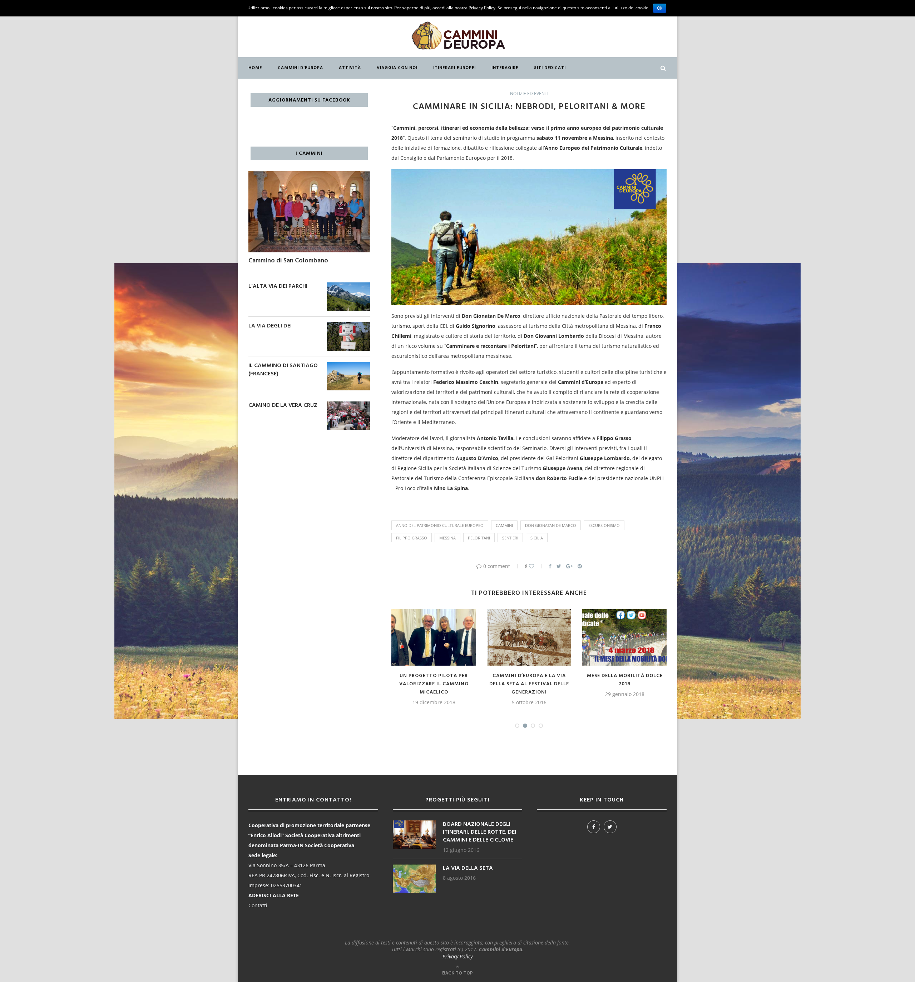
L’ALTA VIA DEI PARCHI (277, 286)
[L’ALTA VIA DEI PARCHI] (348, 285)
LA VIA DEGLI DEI (270, 326)
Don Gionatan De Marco (550, 525)
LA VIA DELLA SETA (468, 868)
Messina (447, 538)
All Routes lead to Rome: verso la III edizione (468, 680)
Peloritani (479, 538)
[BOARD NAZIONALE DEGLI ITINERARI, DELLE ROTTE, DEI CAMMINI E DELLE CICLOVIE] (414, 823)
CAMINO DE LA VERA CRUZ (282, 405)
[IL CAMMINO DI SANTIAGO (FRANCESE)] (348, 365)
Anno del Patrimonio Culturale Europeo (440, 525)
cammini (504, 525)
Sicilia (536, 538)
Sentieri (510, 538)
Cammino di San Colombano (288, 260)
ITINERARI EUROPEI (454, 67)
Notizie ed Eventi (529, 93)
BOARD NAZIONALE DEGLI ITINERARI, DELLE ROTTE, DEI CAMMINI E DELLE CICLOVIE (479, 832)
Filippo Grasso (411, 538)
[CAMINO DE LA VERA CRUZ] (348, 404)
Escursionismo (604, 525)
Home (255, 67)
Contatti (257, 905)
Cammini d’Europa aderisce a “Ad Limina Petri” (658, 680)
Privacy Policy (457, 956)
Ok (659, 8)
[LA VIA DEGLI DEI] (348, 325)
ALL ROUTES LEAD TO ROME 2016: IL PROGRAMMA (563, 697)
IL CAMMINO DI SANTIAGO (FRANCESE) (283, 370)
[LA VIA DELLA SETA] (414, 867)
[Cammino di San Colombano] (309, 174)
